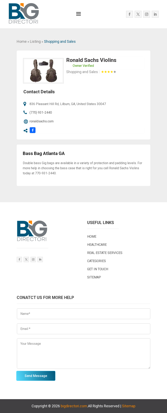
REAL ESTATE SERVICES (104, 253)
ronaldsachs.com (42, 121)
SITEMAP (94, 277)
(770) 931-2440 (41, 112)
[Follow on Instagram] (146, 14)
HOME (91, 236)
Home (22, 41)
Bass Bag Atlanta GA (44, 153)
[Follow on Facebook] (129, 14)
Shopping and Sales (60, 41)
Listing (35, 41)
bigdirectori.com (74, 406)
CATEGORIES (96, 261)
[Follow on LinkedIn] (155, 14)
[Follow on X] (138, 14)
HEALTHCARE (97, 245)
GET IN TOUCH (97, 269)
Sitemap (128, 406)
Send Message (36, 376)
